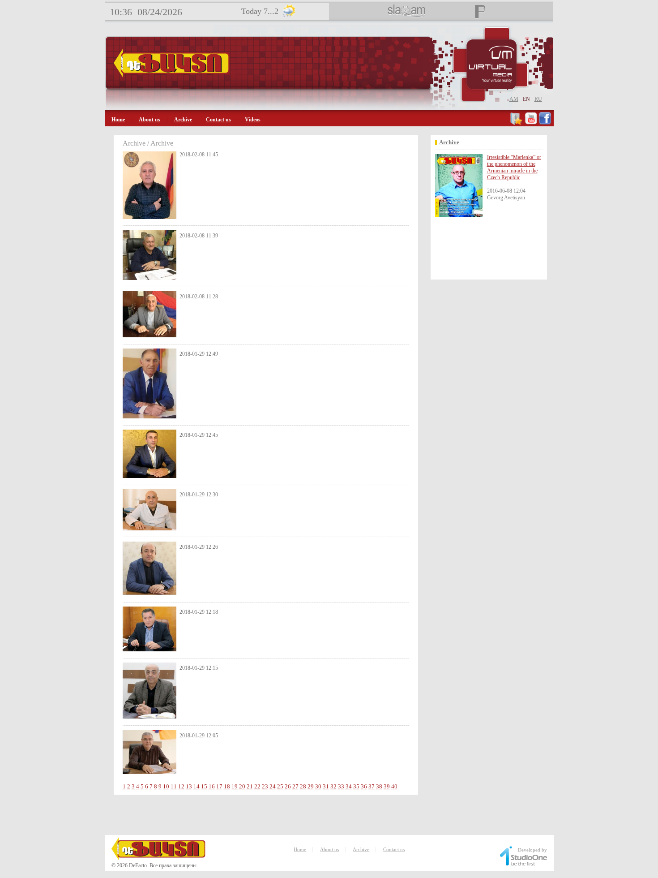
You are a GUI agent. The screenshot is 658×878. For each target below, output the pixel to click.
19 (234, 786)
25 (280, 786)
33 (341, 786)
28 (303, 786)
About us (149, 119)
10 (166, 786)
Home (118, 119)
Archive (183, 119)
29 (311, 786)
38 (379, 786)
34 (349, 786)
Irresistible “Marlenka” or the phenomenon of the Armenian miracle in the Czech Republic (514, 167)
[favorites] (516, 123)
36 (364, 786)
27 (295, 786)
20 (242, 786)
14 (196, 786)
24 (272, 786)
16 (212, 786)
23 (265, 786)
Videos (253, 119)
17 (219, 786)
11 (174, 786)
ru (538, 99)
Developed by (532, 849)
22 (257, 786)
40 (394, 786)
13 (189, 786)
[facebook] (544, 123)
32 (333, 786)
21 (250, 786)
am (513, 99)
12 (181, 786)
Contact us (218, 119)
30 (318, 786)
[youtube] (531, 123)
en (526, 99)
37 (371, 786)
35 (356, 786)
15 (204, 786)
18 (227, 786)
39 (387, 786)
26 (288, 786)
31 (326, 786)
